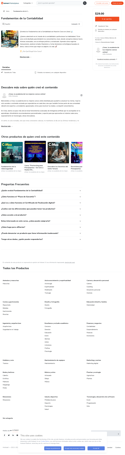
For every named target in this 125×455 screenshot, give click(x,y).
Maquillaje (6, 385)
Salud (47, 409)
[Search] (85, 3)
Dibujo (47, 378)
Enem (47, 336)
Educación (48, 333)
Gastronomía (7, 311)
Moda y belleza (8, 372)
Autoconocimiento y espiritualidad (58, 280)
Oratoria (89, 293)
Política (47, 348)
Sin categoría (8, 418)
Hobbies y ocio (8, 360)
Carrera (89, 284)
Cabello (5, 375)
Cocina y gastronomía (11, 302)
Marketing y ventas (94, 360)
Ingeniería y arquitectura (12, 323)
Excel (88, 400)
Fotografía (48, 308)
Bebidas (5, 308)
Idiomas (47, 339)
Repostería (6, 305)
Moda (5, 388)
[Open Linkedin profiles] (13, 435)
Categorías (27, 3)
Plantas (89, 378)
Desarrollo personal (93, 290)
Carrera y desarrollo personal (98, 280)
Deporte (47, 403)
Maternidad (90, 305)
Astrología (48, 284)
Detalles (6, 67)
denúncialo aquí (70, 262)
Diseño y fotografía (52, 302)
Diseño (47, 305)
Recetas (5, 314)
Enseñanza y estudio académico (56, 323)
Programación (91, 403)
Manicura (6, 382)
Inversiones (90, 336)
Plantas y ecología (94, 372)
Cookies (118, 447)
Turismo (5, 363)
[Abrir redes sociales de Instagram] (81, 95)
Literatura (48, 345)
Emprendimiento (92, 329)
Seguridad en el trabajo (11, 329)
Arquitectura (7, 326)
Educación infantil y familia (97, 302)
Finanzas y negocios (94, 323)
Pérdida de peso (50, 400)
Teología (48, 293)
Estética (5, 378)
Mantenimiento (50, 363)
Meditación (48, 290)
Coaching (90, 287)
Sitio (88, 406)
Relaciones (7, 397)
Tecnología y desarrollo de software (101, 397)
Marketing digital (92, 363)
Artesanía (48, 375)
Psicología (48, 351)
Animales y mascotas (11, 280)
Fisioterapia (49, 406)
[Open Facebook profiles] (4, 435)
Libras (47, 342)
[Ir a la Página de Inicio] (10, 3)
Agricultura (90, 375)
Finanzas (89, 333)
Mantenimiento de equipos (55, 360)
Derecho (47, 329)
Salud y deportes (51, 397)
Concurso (48, 326)
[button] (39, 191)
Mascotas (6, 284)
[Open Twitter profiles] (8, 435)
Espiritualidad (49, 287)
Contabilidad (91, 326)
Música (47, 382)
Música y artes (50, 372)
